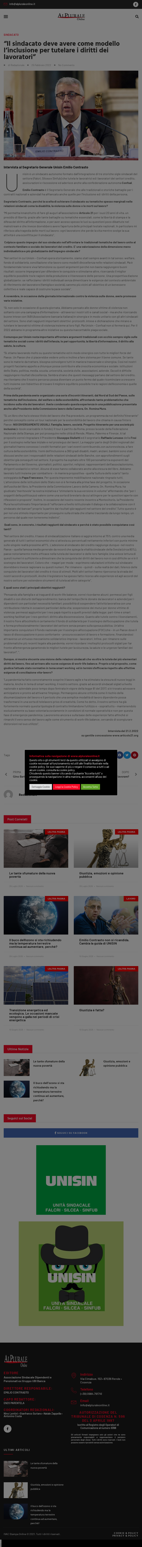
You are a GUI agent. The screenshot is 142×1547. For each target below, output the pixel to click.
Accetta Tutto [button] (90, 786)
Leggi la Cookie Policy (66, 786)
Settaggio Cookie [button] (41, 786)
